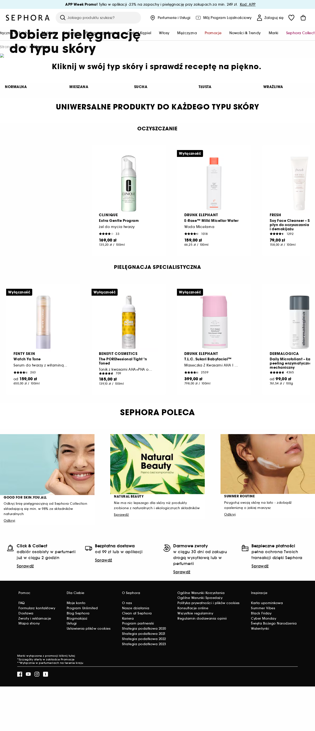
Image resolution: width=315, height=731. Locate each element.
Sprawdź (25, 565)
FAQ (21, 603)
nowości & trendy (245, 33)
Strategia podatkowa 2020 (144, 628)
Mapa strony (29, 623)
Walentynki (260, 628)
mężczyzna (187, 33)
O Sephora (131, 593)
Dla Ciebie (75, 593)
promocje (213, 33)
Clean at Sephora (137, 613)
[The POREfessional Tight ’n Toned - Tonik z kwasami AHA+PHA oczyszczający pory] (128, 322)
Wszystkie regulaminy (195, 613)
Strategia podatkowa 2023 (144, 644)
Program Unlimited (82, 608)
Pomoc (24, 593)
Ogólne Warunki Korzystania (200, 593)
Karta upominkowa (267, 603)
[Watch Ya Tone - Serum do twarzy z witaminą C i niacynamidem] (43, 322)
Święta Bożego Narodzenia (274, 623)
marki (273, 33)
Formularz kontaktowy (36, 608)
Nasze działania (135, 608)
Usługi (72, 623)
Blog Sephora (78, 613)
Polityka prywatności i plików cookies (208, 603)
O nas (127, 603)
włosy (164, 33)
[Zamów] (303, 18)
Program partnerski (138, 623)
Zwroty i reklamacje (34, 618)
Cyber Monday (263, 618)
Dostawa (25, 613)
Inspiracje (259, 593)
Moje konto (76, 603)
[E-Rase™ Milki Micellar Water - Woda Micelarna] (214, 183)
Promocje (68, 659)
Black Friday (261, 613)
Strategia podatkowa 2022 (144, 639)
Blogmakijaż (77, 618)
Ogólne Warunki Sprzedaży (199, 598)
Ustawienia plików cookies (89, 628)
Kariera (128, 618)
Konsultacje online (192, 608)
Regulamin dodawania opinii (202, 618)
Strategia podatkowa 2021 (144, 634)
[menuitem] (164, 33)
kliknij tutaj (67, 655)
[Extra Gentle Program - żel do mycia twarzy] (128, 183)
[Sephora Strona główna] (28, 18)
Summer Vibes (263, 608)
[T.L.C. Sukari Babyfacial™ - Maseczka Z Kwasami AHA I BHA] (214, 322)
